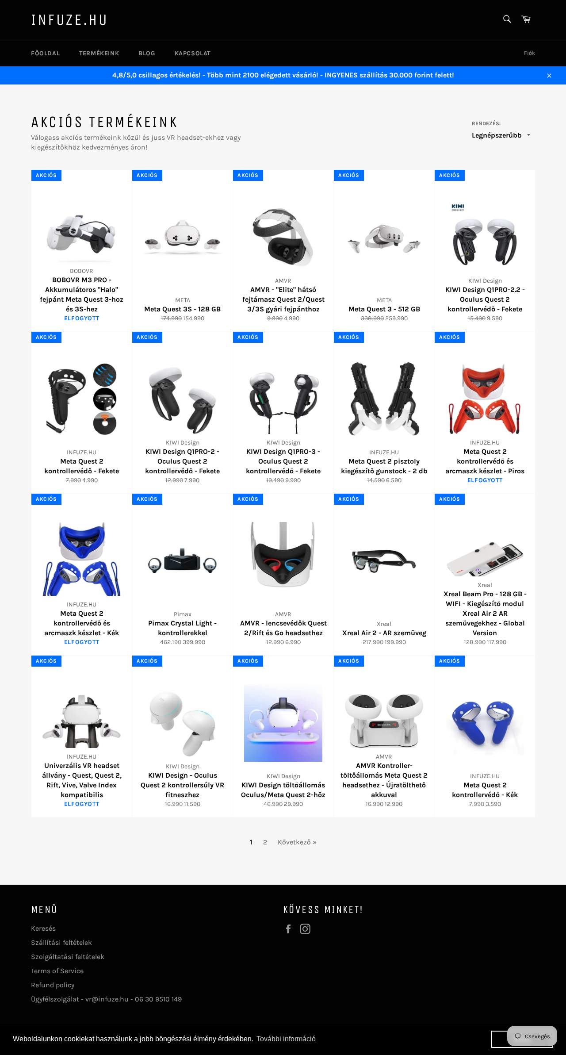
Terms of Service (57, 971)
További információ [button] (286, 1039)
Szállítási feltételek (61, 942)
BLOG (146, 53)
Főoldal (45, 53)
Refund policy (52, 985)
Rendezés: (486, 123)
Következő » (297, 842)
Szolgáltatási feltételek (67, 956)
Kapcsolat (192, 53)
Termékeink (99, 53)
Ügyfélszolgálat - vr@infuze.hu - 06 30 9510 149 (106, 999)
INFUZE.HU (69, 19)
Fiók (529, 53)
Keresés (43, 928)
